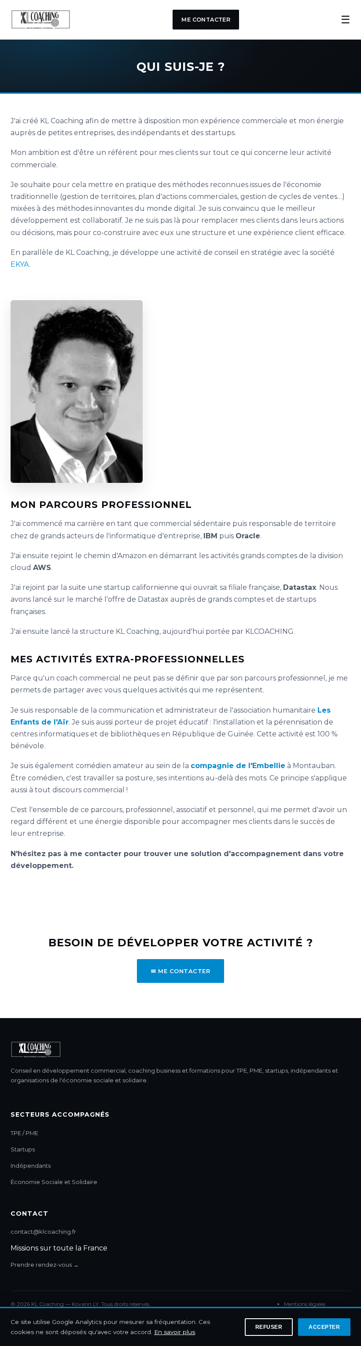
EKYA (20, 264)
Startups (23, 1149)
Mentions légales (304, 1304)
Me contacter (205, 19)
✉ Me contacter (180, 971)
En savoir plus (174, 1331)
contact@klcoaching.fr (43, 1231)
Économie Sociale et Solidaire (54, 1181)
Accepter (324, 1327)
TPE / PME (24, 1132)
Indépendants (31, 1165)
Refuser (269, 1327)
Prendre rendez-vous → (45, 1264)
